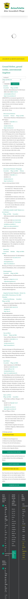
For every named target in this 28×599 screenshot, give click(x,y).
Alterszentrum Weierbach (9, 113)
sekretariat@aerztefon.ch (10, 94)
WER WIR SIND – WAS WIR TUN (23, 533)
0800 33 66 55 (14, 92)
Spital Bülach (6, 361)
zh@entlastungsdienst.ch (10, 281)
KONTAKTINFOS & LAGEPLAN (23, 516)
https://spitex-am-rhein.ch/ (10, 409)
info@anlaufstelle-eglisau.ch (5, 554)
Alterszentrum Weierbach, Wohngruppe (12, 168)
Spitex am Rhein (7, 394)
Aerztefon (5, 85)
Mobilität (12, 251)
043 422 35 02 (5, 548)
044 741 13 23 (14, 279)
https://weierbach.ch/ (9, 127)
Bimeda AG (6, 249)
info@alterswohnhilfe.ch (9, 224)
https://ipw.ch (7, 311)
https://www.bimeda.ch (9, 263)
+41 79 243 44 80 (16, 222)
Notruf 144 (11, 369)
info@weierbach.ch (8, 125)
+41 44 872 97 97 (16, 257)
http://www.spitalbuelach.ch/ (10, 373)
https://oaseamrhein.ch (9, 345)
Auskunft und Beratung (8, 299)
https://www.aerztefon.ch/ (10, 96)
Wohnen (12, 115)
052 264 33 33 (14, 307)
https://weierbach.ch (8, 181)
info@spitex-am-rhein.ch (10, 407)
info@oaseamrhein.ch (9, 343)
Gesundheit (6, 87)
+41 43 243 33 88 (16, 220)
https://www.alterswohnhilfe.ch (11, 226)
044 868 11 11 (14, 121)
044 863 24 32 (14, 367)
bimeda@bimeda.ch (8, 261)
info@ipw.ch (7, 309)
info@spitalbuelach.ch (9, 371)
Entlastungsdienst (7, 271)
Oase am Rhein (7, 333)
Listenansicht (7, 83)
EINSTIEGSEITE (23, 505)
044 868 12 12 (14, 339)
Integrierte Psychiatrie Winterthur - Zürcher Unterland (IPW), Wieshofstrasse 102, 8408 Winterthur (14, 295)
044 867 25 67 (14, 403)
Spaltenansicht (15, 83)
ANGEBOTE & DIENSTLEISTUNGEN (23, 550)
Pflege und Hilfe (14, 87)
